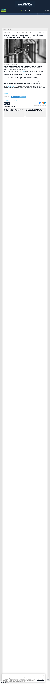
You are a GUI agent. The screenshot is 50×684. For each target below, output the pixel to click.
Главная (4, 29)
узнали (23, 71)
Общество (9, 29)
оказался (25, 81)
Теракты (12, 100)
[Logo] (3, 10)
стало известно (11, 86)
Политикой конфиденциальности (18, 681)
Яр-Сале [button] (45, 14)
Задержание (6, 100)
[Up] (48, 678)
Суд (16, 100)
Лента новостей (5, 682)
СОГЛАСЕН (40, 679)
